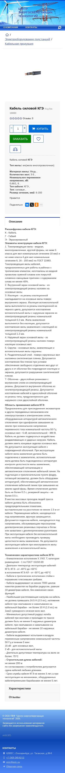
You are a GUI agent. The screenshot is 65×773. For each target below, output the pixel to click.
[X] (32, 205)
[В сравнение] (15, 149)
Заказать (20, 139)
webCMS (6, 735)
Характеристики (20, 688)
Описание (15, 221)
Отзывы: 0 (28, 118)
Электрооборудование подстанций (27, 39)
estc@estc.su (13, 762)
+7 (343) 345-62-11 (15, 758)
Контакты (31, 27)
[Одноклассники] (36, 205)
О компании (10, 27)
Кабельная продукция (19, 43)
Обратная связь (14, 766)
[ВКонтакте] (27, 205)
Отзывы (14, 697)
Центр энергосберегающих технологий (32, 12)
